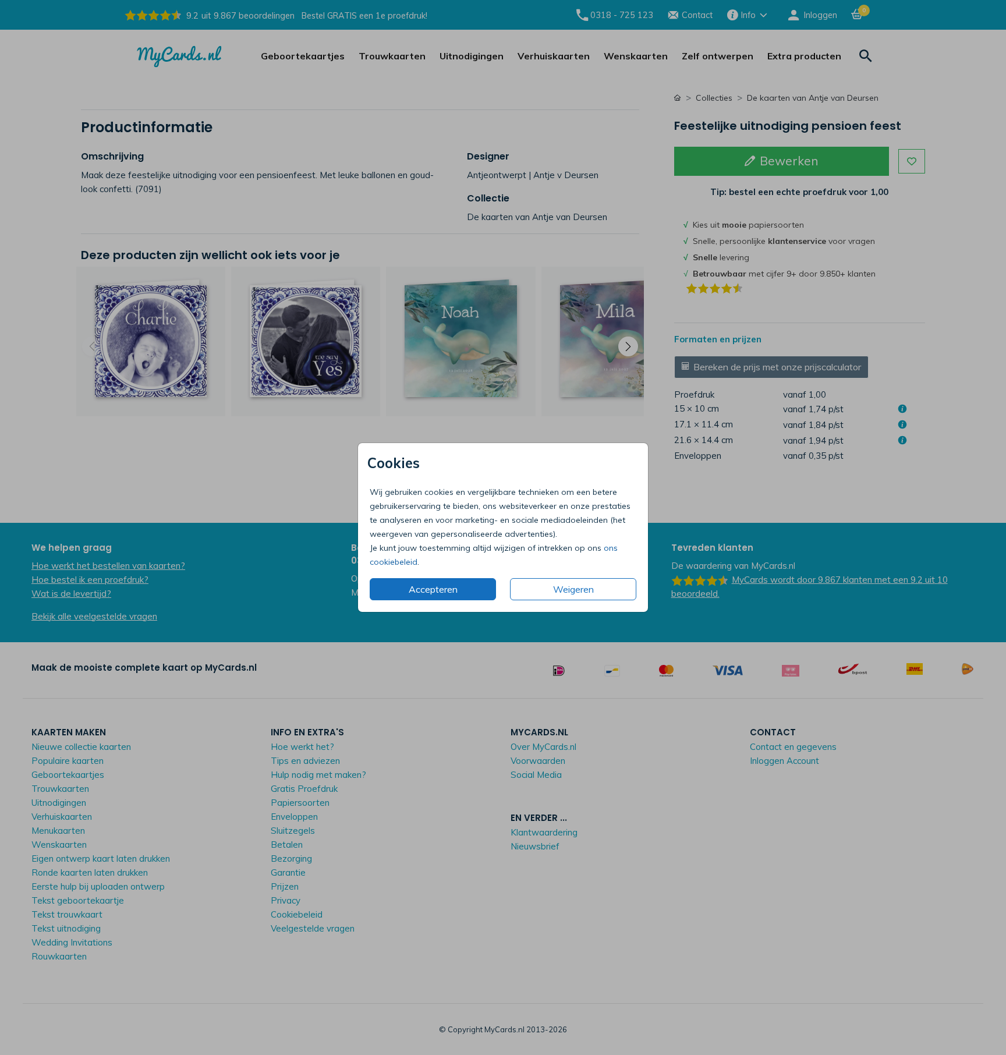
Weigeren (573, 589)
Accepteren (433, 589)
